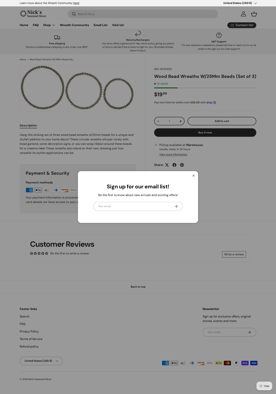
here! (76, 3)
